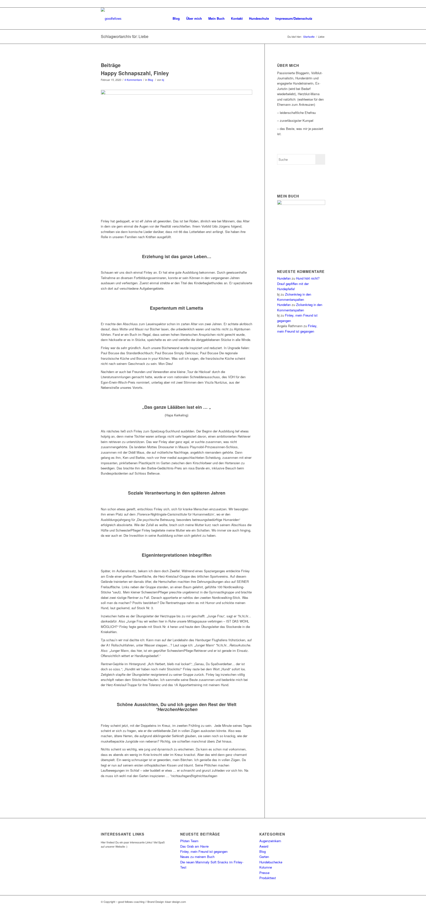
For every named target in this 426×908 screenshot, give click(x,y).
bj (163, 80)
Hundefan (284, 278)
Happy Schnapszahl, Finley (135, 73)
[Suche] (320, 18)
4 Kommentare (133, 80)
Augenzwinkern (270, 840)
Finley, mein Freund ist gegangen (204, 851)
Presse (264, 872)
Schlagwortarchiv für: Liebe (124, 36)
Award (263, 846)
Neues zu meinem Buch (197, 856)
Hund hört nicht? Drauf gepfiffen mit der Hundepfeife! (298, 283)
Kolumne (265, 867)
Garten (264, 856)
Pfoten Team (189, 840)
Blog (150, 80)
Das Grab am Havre (194, 846)
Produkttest (267, 877)
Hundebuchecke (270, 862)
